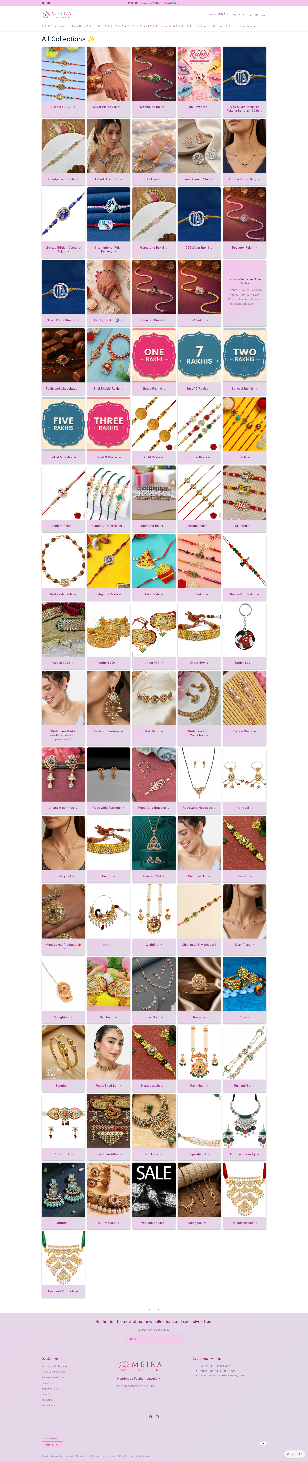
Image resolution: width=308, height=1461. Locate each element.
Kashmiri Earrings (107, 731)
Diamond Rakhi (152, 526)
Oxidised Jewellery (242, 179)
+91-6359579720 (224, 1370)
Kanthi (106, 876)
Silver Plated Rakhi (106, 107)
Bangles (61, 1086)
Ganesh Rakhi (152, 320)
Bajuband (107, 1017)
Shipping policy (143, 1456)
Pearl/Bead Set (107, 1086)
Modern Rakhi (61, 526)
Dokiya (152, 179)
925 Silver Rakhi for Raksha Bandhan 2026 (242, 108)
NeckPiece (243, 945)
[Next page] (167, 1309)
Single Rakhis (152, 388)
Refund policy (92, 1456)
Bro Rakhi (197, 594)
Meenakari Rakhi (152, 107)
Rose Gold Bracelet (152, 808)
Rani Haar (197, 1086)
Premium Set (197, 876)
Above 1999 (61, 663)
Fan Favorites (197, 107)
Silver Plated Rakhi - (61, 320)
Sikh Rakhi (242, 526)
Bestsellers (48, 1383)
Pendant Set (152, 876)
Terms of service (125, 1456)
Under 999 (152, 663)
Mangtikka (61, 1017)
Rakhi (243, 457)
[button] (54, 26)
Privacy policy (108, 1456)
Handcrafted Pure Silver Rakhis (244, 281)
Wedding (152, 945)
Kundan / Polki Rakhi (106, 526)
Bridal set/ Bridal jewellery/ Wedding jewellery (63, 735)
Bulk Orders (48, 1405)
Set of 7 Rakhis (197, 388)
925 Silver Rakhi (197, 247)
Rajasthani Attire (107, 1154)
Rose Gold (152, 1017)
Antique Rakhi (197, 526)
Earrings (62, 1223)
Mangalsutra (197, 1223)
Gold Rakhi (152, 457)
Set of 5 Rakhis (62, 457)
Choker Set (61, 1154)
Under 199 (242, 663)
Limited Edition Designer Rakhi (63, 249)
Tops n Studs (242, 731)
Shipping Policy (51, 1388)
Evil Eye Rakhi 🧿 (106, 320)
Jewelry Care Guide (53, 1377)
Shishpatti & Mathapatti (199, 945)
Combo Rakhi (197, 457)
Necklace (152, 1154)
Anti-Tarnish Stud (197, 179)
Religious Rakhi (106, 594)
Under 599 (197, 663)
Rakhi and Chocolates (61, 388)
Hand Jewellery (152, 1086)
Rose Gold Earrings (107, 808)
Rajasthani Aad (243, 1223)
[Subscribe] (179, 1339)
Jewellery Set (61, 876)
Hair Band (152, 731)
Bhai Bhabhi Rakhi (107, 388)
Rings (197, 1017)
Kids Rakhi (152, 594)
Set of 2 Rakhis (243, 388)
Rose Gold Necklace (197, 808)
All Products (107, 1223)
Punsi (243, 1017)
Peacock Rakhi (242, 247)
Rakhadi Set (242, 1086)
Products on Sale (152, 1223)
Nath (106, 945)
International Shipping (54, 1366)
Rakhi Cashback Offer (54, 1372)
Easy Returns (49, 1394)
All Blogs (47, 1400)
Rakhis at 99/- (61, 107)
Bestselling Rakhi (242, 594)
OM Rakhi (197, 320)
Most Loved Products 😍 (63, 945)
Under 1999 (106, 663)
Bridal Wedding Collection (199, 733)
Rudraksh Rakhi (61, 594)
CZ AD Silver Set (106, 179)
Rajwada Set (197, 1154)
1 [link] (141, 1309)
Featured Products (61, 1291)
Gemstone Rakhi (152, 247)
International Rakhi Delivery (108, 249)
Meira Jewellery (57, 1456)
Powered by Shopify (73, 1456)
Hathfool (242, 808)
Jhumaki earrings (61, 808)
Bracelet (243, 876)
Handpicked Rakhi (61, 179)
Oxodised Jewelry (242, 1154)
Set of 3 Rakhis (107, 457)
